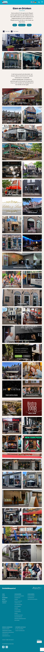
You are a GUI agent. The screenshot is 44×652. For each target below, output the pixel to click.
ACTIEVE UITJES (17, 609)
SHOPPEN (16, 608)
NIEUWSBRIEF (17, 620)
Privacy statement (24, 352)
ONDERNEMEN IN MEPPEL (7, 630)
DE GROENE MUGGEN (18, 615)
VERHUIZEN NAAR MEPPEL (32, 599)
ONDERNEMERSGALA (6, 635)
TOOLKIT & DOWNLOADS (20, 630)
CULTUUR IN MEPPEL (18, 604)
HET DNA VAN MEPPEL (19, 628)
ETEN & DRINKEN (17, 606)
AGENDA (16, 599)
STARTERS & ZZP (5, 634)
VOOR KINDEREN (17, 611)
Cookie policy (17, 352)
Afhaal (29, 25)
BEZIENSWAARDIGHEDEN (19, 595)
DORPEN (16, 613)
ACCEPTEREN (18, 356)
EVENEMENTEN (17, 597)
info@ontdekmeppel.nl (10, 639)
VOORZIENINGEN (31, 597)
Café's (14, 25)
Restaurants (22, 25)
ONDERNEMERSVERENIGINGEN (8, 632)
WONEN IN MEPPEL (31, 595)
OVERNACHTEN (17, 602)
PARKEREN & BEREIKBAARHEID (20, 618)
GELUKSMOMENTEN (18, 616)
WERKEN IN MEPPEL (6, 628)
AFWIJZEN (27, 356)
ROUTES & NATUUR (18, 601)
